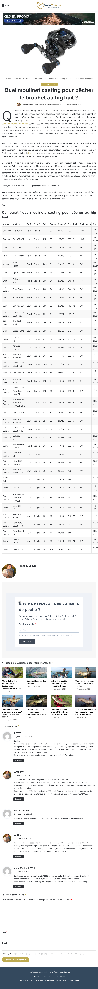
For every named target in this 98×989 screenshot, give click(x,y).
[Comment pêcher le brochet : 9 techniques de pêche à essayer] (61, 701)
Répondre (18, 760)
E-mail (5, 943)
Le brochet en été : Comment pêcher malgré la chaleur (59, 683)
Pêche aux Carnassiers (22, 79)
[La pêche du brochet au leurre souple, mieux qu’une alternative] (85, 701)
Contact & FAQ (74, 980)
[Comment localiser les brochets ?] (36, 672)
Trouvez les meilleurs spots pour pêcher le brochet (84, 683)
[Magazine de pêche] (49, 5)
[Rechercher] (95, 6)
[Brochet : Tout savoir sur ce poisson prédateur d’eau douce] (36, 701)
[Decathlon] (49, 19)
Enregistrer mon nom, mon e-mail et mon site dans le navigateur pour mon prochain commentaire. (44, 954)
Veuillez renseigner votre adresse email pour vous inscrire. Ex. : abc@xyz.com (46, 635)
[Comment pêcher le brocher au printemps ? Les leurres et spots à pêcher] (12, 701)
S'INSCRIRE (27, 641)
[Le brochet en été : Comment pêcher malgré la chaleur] (61, 672)
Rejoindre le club (27, 624)
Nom (4, 932)
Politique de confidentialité (55, 980)
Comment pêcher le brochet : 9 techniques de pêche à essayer (60, 711)
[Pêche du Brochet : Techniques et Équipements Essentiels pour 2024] (12, 672)
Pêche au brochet (39, 79)
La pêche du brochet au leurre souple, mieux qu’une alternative (85, 711)
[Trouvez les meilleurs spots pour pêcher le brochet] (85, 672)
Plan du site (23, 980)
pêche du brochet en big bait (15, 123)
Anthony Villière (27, 105)
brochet (31, 153)
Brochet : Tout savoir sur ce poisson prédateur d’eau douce (36, 711)
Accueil (8, 79)
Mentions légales (36, 980)
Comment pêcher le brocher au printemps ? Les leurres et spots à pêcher (12, 713)
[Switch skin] (90, 6)
